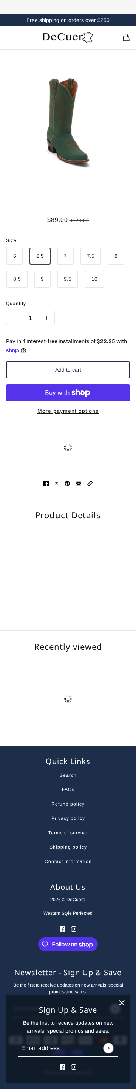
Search (68, 775)
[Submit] (108, 1048)
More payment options (68, 411)
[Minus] (14, 318)
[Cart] (126, 37)
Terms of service (68, 832)
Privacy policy (68, 818)
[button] (90, 483)
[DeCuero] (68, 37)
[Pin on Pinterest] (67, 483)
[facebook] (62, 1067)
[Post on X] (57, 483)
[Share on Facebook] (46, 483)
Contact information (68, 861)
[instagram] (73, 1067)
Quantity (16, 303)
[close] (121, 1003)
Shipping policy (68, 847)
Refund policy (68, 804)
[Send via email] (78, 483)
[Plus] (47, 318)
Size (11, 240)
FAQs (68, 789)
